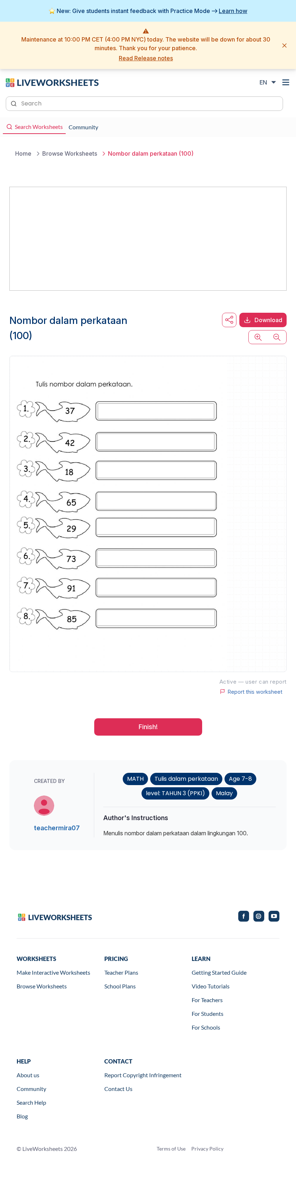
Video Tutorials (211, 986)
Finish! (148, 727)
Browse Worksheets (42, 986)
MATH (135, 779)
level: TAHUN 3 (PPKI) (175, 793)
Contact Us (118, 1088)
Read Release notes (146, 58)
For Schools (206, 1027)
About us (28, 1074)
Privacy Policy (207, 1148)
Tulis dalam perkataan (186, 779)
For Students (207, 1013)
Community (31, 1088)
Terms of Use (171, 1148)
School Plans (120, 986)
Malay (224, 793)
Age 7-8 (240, 779)
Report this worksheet (254, 691)
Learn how (233, 10)
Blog (22, 1116)
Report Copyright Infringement (143, 1074)
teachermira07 (57, 828)
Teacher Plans (121, 972)
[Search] (14, 103)
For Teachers (207, 999)
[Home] (52, 82)
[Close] (284, 45)
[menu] (286, 82)
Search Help (31, 1102)
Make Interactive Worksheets (53, 972)
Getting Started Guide (219, 972)
